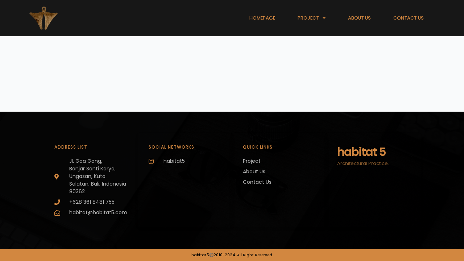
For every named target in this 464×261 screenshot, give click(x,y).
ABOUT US (359, 18)
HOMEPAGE (262, 18)
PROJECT (308, 18)
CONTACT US (408, 18)
